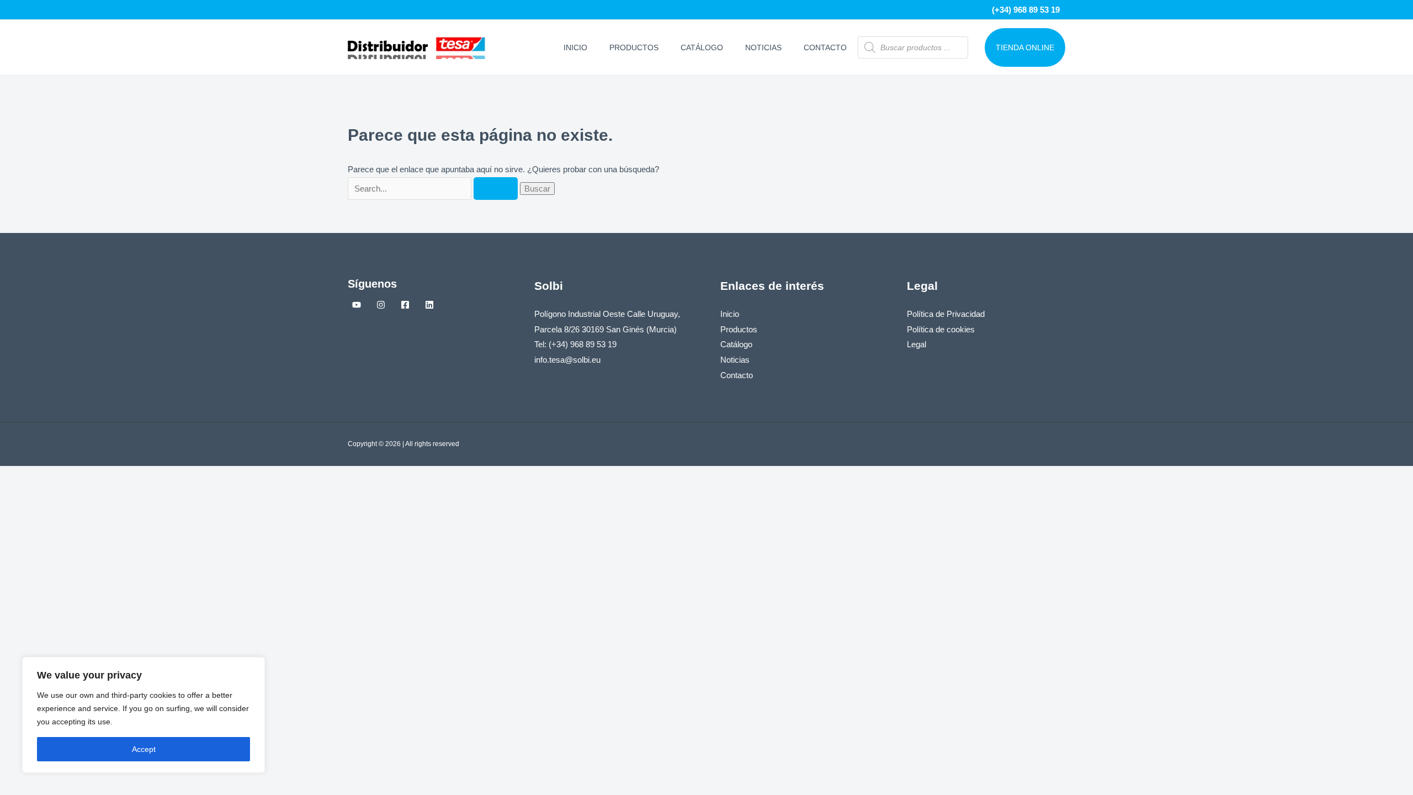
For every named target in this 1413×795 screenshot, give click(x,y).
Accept (144, 749)
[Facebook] (405, 305)
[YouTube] (356, 305)
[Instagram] (381, 305)
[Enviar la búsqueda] (496, 188)
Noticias (763, 47)
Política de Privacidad (946, 314)
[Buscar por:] (434, 188)
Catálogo (702, 47)
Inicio (575, 47)
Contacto (825, 47)
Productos (633, 47)
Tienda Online (1025, 47)
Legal (916, 344)
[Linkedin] (429, 305)
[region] (143, 715)
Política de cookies (941, 329)
